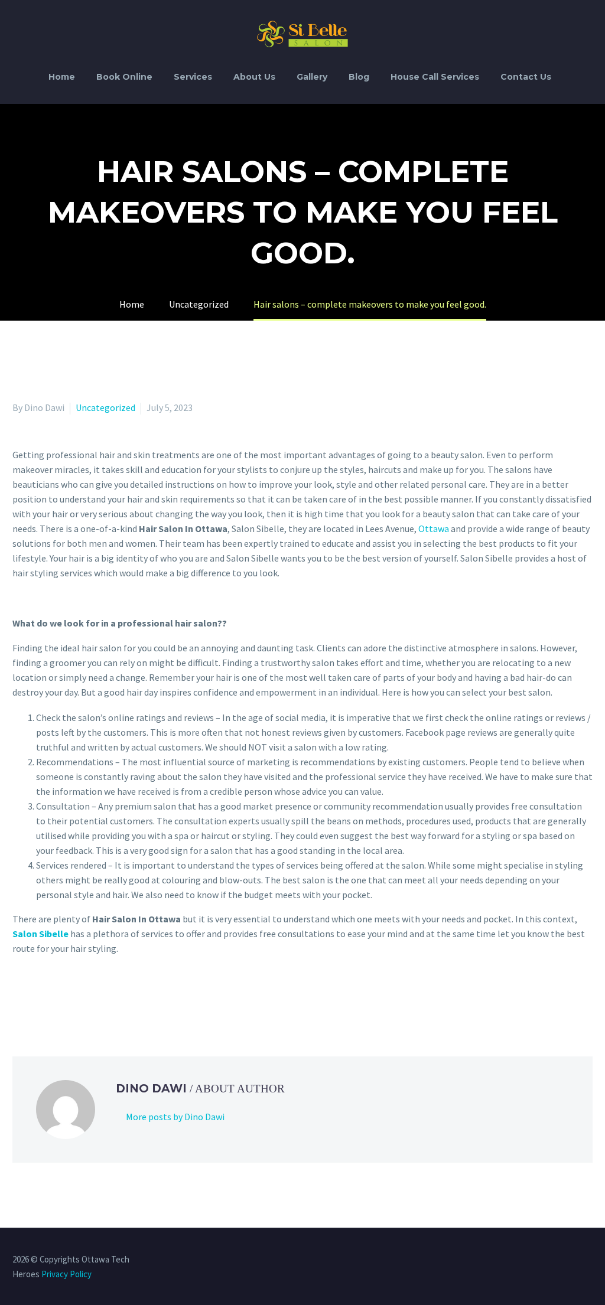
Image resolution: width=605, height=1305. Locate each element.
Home (61, 76)
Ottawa (433, 528)
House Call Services (435, 76)
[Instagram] (589, 1260)
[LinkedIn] (88, 996)
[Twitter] (37, 996)
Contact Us (525, 76)
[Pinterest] (54, 996)
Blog (359, 76)
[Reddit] (105, 996)
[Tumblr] (71, 996)
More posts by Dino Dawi (175, 1117)
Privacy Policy (66, 1274)
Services (193, 76)
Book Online (124, 76)
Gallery (312, 76)
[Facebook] (20, 996)
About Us (254, 76)
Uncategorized (105, 407)
